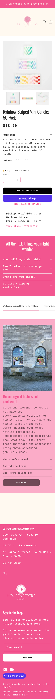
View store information (22, 226)
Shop (5, 573)
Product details (9, 134)
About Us (31, 692)
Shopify (7, 687)
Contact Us (18, 692)
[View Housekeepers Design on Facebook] (12, 669)
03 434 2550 (12, 562)
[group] (27, 4)
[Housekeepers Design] (28, 22)
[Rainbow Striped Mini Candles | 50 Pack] (13, 98)
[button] (44, 22)
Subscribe (27, 657)
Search (6, 692)
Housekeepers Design (23, 684)
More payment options (27, 204)
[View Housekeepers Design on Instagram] (5, 669)
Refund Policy (20, 695)
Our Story (21, 482)
